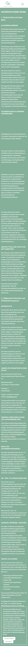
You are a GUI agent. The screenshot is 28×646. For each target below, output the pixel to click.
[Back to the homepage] (8, 4)
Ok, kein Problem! (9, 638)
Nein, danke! (8, 641)
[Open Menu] (24, 2)
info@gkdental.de (11, 397)
